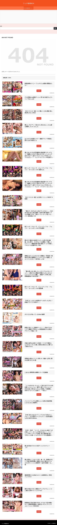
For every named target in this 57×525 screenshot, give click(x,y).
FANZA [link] (39, 90)
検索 (1, 26)
